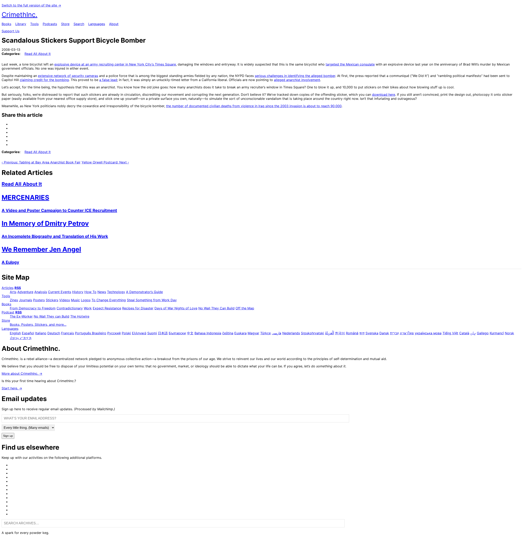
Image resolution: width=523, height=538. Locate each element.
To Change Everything (109, 300)
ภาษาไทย (407, 333)
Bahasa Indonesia (207, 333)
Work (88, 308)
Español (28, 333)
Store (65, 24)
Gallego (483, 333)
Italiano (40, 333)
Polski (126, 333)
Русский (114, 333)
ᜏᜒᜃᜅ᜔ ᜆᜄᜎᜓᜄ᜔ (20, 338)
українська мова (428, 333)
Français (67, 333)
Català (464, 333)
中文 (190, 333)
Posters (39, 300)
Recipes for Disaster (137, 308)
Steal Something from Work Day (152, 300)
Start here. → (12, 388)
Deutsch (53, 333)
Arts (13, 292)
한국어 (340, 333)
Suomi (152, 333)
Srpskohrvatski (312, 333)
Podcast (8, 312)
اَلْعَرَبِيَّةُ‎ (329, 333)
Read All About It (38, 54)
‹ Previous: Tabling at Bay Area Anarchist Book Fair (41, 162)
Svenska (371, 333)
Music (75, 300)
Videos (64, 300)
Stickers (52, 300)
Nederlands (291, 333)
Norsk (509, 333)
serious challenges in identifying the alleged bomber (295, 76)
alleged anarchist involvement (297, 80)
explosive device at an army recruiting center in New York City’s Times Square (115, 64)
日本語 (163, 333)
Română (352, 333)
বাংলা (361, 333)
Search (79, 24)
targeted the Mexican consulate (350, 64)
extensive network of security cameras (68, 76)
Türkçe (265, 333)
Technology (116, 292)
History (77, 292)
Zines (14, 300)
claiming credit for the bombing (44, 80)
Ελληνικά (139, 333)
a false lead (108, 80)
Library (20, 24)
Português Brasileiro (90, 333)
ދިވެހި (473, 333)
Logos (86, 300)
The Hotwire (79, 316)
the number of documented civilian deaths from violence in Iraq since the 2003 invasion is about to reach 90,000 (254, 106)
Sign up (8, 435)
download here (383, 94)
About (113, 24)
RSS (18, 288)
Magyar (253, 333)
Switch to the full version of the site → (31, 5)
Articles (7, 288)
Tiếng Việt (450, 333)
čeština (227, 333)
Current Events (59, 292)
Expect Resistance (107, 308)
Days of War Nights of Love (175, 308)
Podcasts (50, 24)
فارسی (276, 333)
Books (6, 24)
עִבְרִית (394, 333)
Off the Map (245, 308)
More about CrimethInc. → (22, 373)
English (15, 333)
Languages (96, 24)
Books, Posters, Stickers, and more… (38, 324)
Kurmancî (497, 333)
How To (90, 292)
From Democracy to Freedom (33, 308)
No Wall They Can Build (216, 308)
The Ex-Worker (21, 316)
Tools (34, 24)
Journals (25, 300)
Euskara (240, 333)
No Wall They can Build (51, 316)
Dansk (384, 333)
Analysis (40, 292)
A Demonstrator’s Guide (144, 292)
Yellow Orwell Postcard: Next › (105, 162)
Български (177, 333)
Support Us (10, 31)
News (101, 292)
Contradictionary (70, 308)
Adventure (25, 292)
